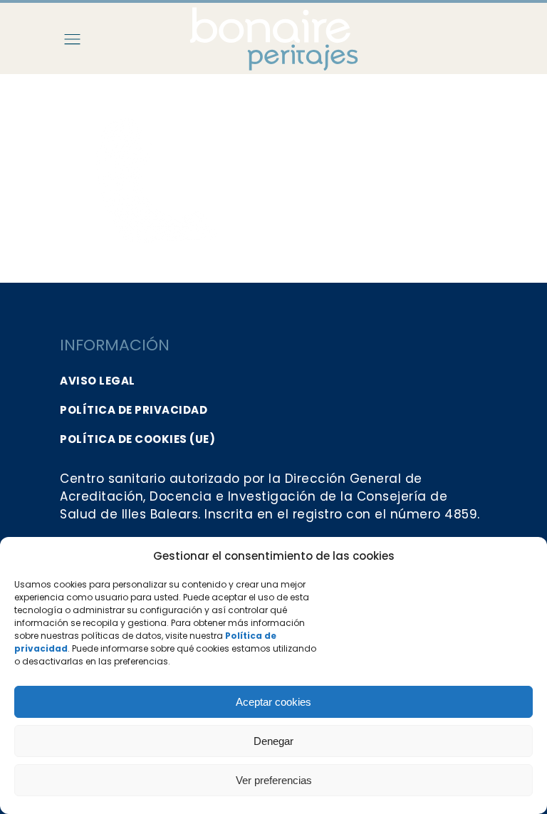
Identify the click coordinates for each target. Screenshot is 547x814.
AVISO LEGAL (97, 380)
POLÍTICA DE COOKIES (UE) (137, 439)
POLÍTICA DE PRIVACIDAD (133, 409)
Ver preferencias (274, 780)
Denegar (273, 741)
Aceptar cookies (273, 702)
